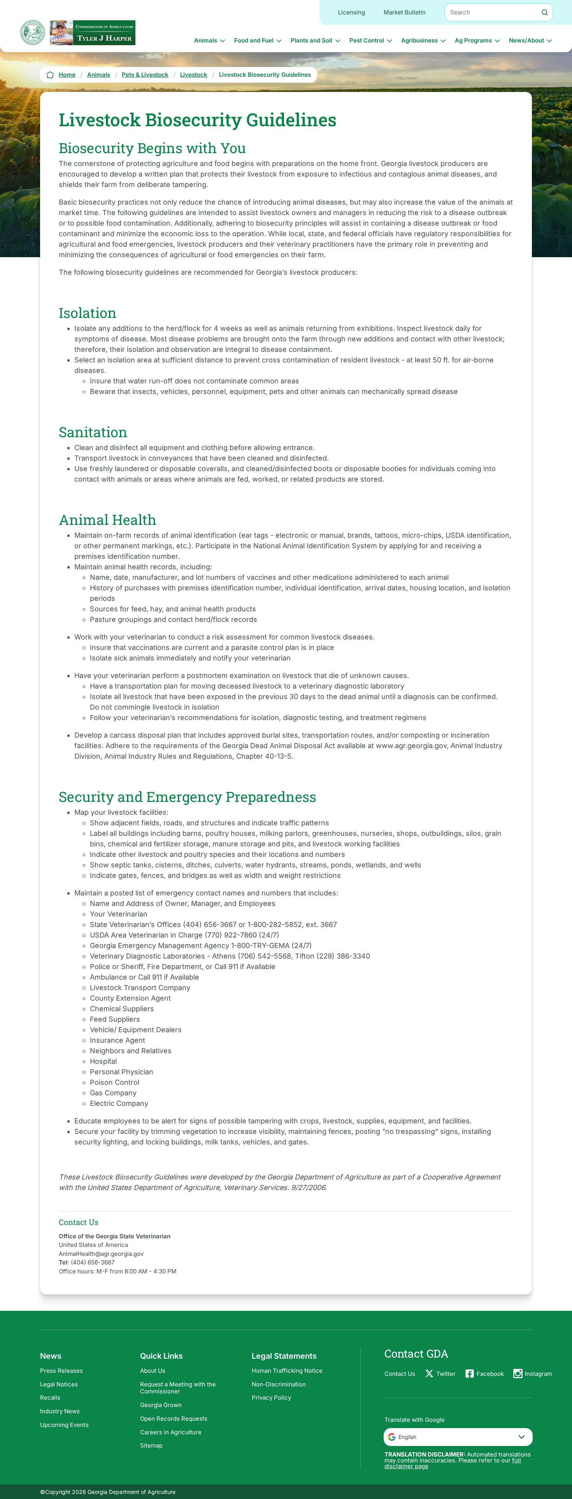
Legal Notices (59, 1384)
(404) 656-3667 (92, 1262)
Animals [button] (205, 40)
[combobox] (458, 1437)
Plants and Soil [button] (311, 40)
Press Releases (61, 1370)
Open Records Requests (173, 1418)
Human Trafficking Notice (287, 1370)
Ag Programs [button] (473, 40)
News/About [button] (526, 40)
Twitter (446, 1373)
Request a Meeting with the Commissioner (178, 1388)
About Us (152, 1370)
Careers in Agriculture (171, 1432)
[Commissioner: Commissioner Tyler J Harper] (92, 32)
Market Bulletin (405, 12)
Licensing (351, 12)
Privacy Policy (271, 1397)
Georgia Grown (161, 1405)
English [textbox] (407, 1437)
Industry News (60, 1411)
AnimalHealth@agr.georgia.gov (101, 1253)
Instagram (538, 1373)
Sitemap (151, 1445)
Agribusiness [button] (419, 40)
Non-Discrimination (279, 1384)
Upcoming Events (64, 1424)
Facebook (490, 1373)
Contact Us (399, 1373)
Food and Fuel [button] (254, 40)
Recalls (50, 1397)
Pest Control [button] (366, 40)
